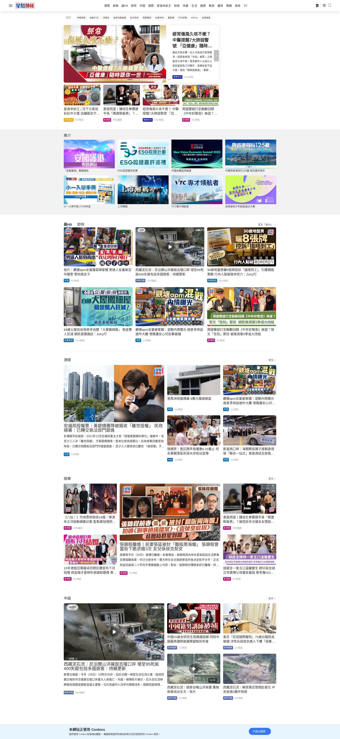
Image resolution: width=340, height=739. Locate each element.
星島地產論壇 (119, 17)
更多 (270, 360)
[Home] (25, 5)
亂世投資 (134, 17)
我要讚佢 (147, 17)
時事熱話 (212, 280)
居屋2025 (94, 17)
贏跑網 (171, 17)
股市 (106, 120)
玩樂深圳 (159, 17)
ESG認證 (182, 17)
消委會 (106, 17)
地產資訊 (147, 120)
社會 (66, 454)
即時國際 (187, 120)
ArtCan (194, 17)
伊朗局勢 (81, 17)
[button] (216, 55)
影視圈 (211, 340)
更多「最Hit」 (265, 224)
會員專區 (206, 17)
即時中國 (140, 280)
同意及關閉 (259, 731)
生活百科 (68, 120)
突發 (66, 280)
